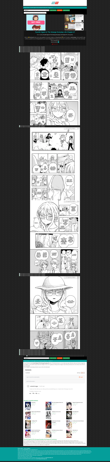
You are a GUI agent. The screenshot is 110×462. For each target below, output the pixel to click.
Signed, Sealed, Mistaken (35, 411)
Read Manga (26, 449)
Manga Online (26, 360)
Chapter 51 (33, 403)
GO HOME (59, 10)
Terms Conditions (27, 448)
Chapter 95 (75, 422)
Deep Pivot (33, 402)
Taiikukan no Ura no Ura (56, 411)
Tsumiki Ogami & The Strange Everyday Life (38, 360)
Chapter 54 (75, 431)
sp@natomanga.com (49, 457)
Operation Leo (75, 430)
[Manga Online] (55, 3)
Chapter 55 (54, 431)
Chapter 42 (54, 403)
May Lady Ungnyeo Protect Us (57, 402)
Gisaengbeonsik (75, 411)
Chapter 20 (33, 422)
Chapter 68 (33, 433)
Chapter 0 (54, 413)
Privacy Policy (20, 448)
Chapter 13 (75, 413)
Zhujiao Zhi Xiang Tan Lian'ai (78, 402)
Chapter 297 (75, 403)
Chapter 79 (33, 413)
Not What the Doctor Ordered (57, 430)
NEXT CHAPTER (66, 10)
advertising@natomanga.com (41, 458)
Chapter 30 (54, 423)
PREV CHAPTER (53, 10)
